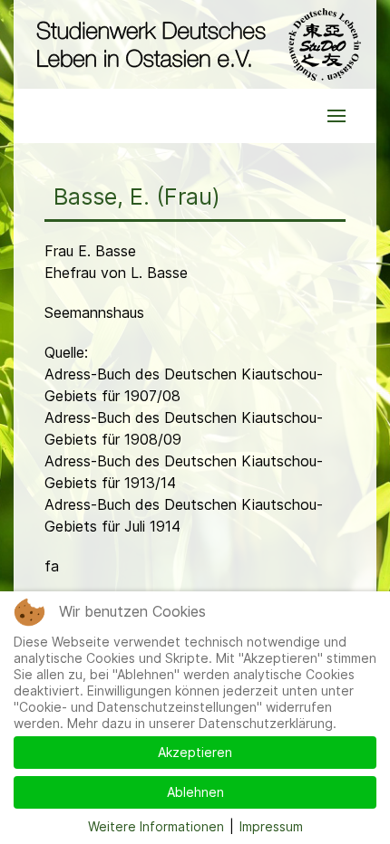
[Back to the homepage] (195, 44)
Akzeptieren (195, 752)
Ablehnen (195, 792)
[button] (336, 116)
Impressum (271, 826)
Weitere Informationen (156, 826)
